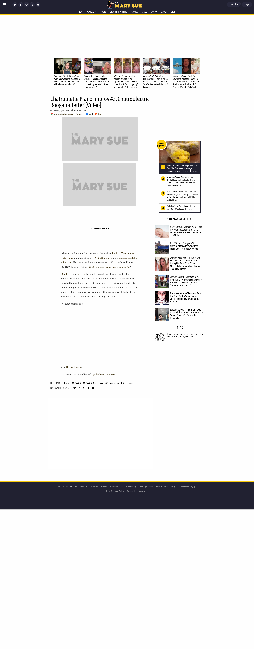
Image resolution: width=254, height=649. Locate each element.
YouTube (130, 383)
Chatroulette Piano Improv (109, 383)
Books (103, 11)
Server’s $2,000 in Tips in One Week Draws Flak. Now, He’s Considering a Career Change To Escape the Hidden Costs (186, 313)
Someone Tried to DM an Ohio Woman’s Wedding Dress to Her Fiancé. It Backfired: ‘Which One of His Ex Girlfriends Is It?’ (67, 80)
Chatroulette (77, 383)
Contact (141, 491)
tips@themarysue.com (103, 374)
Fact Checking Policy (115, 491)
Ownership (131, 491)
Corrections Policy (185, 487)
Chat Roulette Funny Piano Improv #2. (109, 267)
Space (144, 11)
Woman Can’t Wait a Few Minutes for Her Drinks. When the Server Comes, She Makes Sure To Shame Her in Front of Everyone (155, 81)
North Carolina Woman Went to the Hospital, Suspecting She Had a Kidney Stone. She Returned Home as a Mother (186, 231)
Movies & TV (91, 11)
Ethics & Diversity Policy (165, 487)
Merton (81, 274)
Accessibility (131, 487)
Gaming (154, 11)
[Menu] (4, 4)
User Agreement (146, 487)
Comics (134, 11)
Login (247, 4)
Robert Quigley (58, 110)
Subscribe (233, 4)
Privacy (104, 487)
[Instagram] (26, 6)
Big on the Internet (119, 11)
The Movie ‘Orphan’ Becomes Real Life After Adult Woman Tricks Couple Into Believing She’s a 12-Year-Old (185, 297)
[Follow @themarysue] (14, 6)
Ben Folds (66, 274)
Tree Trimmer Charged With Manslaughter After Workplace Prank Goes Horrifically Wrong (184, 246)
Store (173, 11)
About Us (83, 487)
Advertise (94, 487)
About (164, 11)
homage (102, 258)
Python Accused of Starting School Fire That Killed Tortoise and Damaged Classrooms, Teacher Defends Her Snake (182, 168)
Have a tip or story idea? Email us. (182, 334)
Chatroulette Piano (90, 383)
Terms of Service (116, 487)
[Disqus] (100, 433)
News (80, 11)
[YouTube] (38, 6)
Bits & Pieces (73, 367)
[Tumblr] (32, 6)
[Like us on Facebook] (20, 6)
